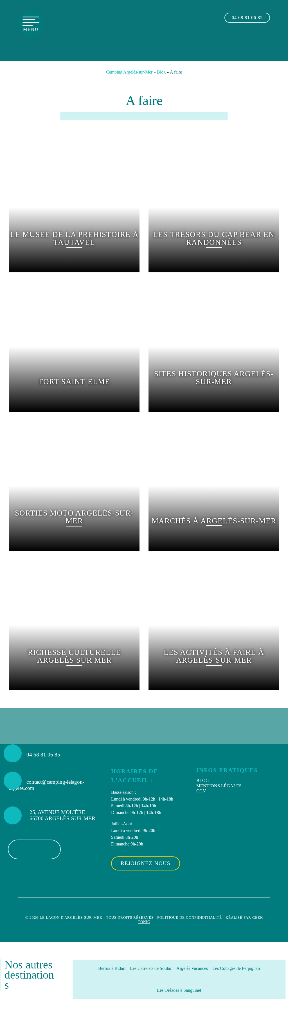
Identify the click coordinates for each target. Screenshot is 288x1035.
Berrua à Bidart (111, 968)
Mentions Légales (219, 785)
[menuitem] (237, 780)
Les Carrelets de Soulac (151, 968)
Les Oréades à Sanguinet (179, 990)
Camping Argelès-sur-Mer (129, 72)
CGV (201, 790)
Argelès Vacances (192, 968)
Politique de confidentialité (190, 918)
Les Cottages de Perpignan (236, 968)
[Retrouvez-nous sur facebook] (257, 43)
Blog (161, 72)
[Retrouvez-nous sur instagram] (269, 43)
